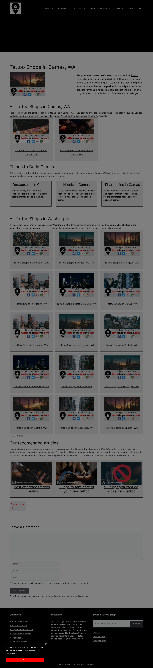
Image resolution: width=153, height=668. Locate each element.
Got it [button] (25, 660)
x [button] (46, 644)
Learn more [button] (10, 653)
